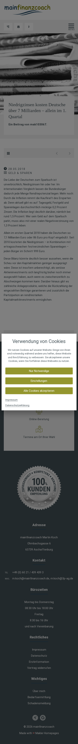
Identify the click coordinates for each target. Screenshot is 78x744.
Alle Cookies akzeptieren (38, 390)
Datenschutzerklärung (17, 405)
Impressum (11, 399)
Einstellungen (39, 380)
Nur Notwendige (39, 371)
